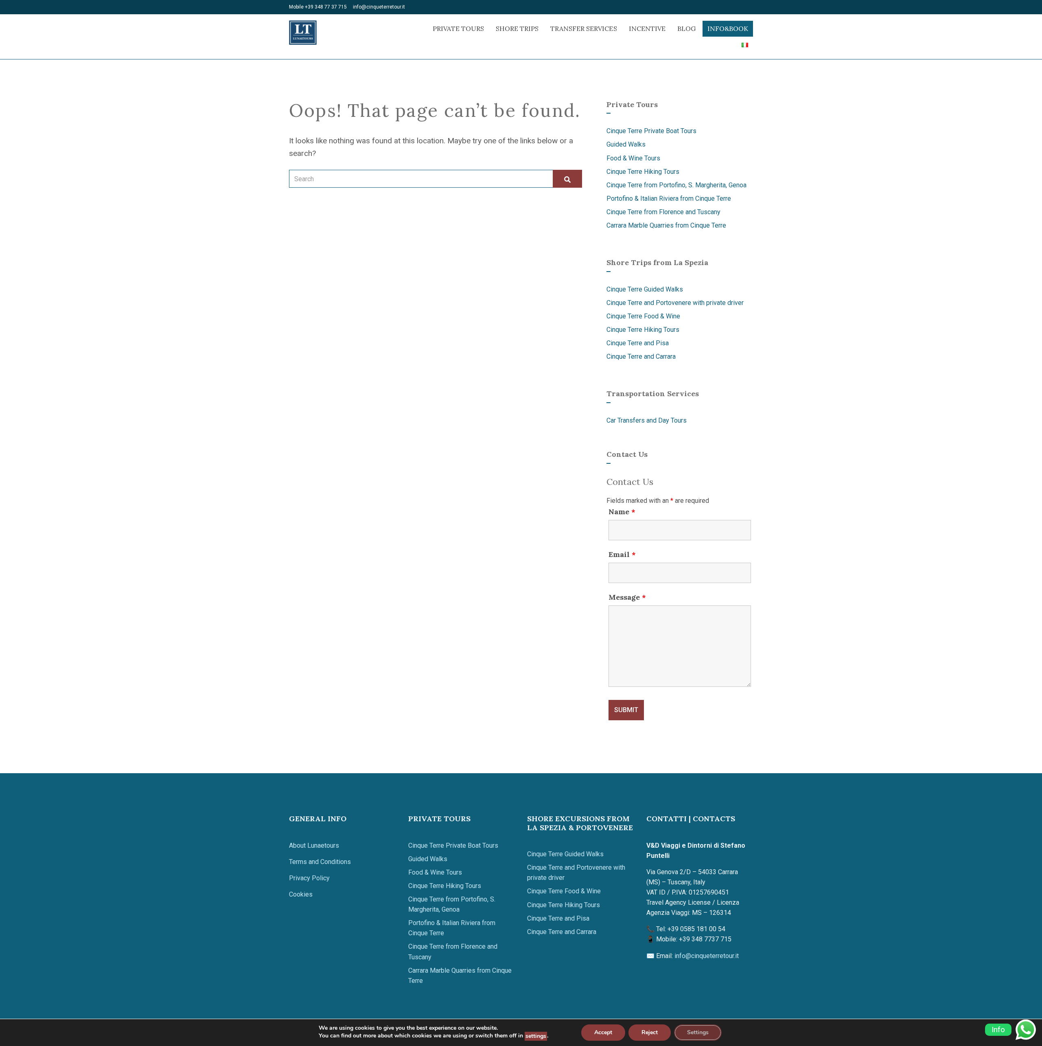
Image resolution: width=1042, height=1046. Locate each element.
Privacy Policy (309, 878)
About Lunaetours (314, 845)
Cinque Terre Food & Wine (643, 316)
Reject (649, 1032)
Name (622, 512)
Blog (686, 28)
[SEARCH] (567, 179)
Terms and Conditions (320, 862)
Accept (603, 1032)
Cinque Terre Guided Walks (644, 289)
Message (627, 597)
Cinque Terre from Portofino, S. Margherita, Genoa (676, 185)
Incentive (647, 28)
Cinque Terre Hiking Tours (642, 171)
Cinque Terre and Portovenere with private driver (675, 303)
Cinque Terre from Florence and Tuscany (663, 212)
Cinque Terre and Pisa (637, 343)
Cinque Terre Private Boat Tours (651, 131)
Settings (698, 1032)
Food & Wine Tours (633, 158)
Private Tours (458, 28)
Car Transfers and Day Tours (646, 420)
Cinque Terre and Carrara (641, 356)
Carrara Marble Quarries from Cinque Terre (666, 225)
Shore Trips (517, 28)
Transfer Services (583, 28)
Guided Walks (626, 144)
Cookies (301, 894)
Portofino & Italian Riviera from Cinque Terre (668, 198)
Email (622, 554)
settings (535, 1036)
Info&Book (727, 28)
